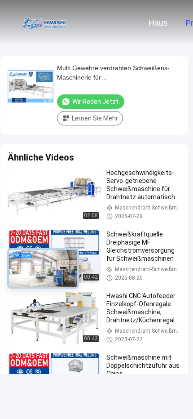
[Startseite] (44, 22)
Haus (158, 22)
